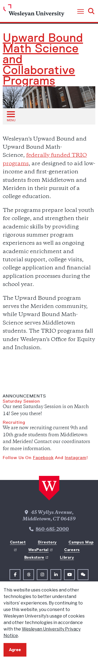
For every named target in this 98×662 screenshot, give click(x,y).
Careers (72, 549)
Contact (18, 542)
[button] (80, 11)
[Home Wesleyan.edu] (34, 11)
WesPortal (38, 549)
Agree (15, 649)
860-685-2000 (52, 529)
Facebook (43, 457)
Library (67, 557)
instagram (75, 457)
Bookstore (34, 557)
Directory (47, 542)
